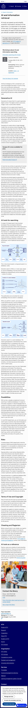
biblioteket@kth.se (6, 613)
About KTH (4, 636)
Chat (4, 597)
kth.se (2, 1)
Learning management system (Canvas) (11, 678)
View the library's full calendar (10, 78)
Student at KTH (5, 638)
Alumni (3, 641)
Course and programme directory (9, 673)
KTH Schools (4, 654)
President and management (8, 660)
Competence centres (6, 657)
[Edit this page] (1, 618)
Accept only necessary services (12, 700)
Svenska (19, 6)
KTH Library (4, 651)
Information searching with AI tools (12, 54)
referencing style (21, 557)
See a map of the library (9, 604)
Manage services (8, 696)
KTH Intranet (4, 644)
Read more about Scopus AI (10, 159)
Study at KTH (4, 627)
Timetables (4, 670)
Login (25, 1)
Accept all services (9, 704)
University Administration (7, 663)
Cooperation (4, 633)
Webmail (3, 675)
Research (3, 630)
